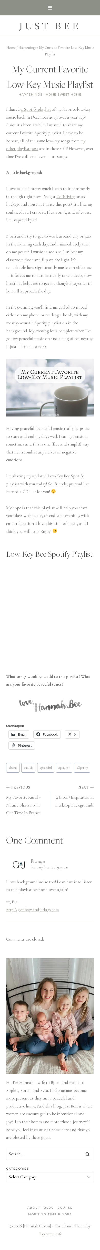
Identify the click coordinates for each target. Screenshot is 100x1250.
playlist (64, 767)
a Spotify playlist (36, 109)
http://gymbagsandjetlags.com (32, 909)
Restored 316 (50, 1234)
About (33, 1207)
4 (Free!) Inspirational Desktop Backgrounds (74, 796)
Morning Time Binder (50, 1214)
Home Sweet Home (64, 94)
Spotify (82, 767)
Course (65, 1207)
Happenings (30, 94)
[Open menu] (50, 8)
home (12, 767)
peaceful (45, 767)
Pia (34, 861)
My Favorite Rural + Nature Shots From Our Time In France (23, 800)
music (28, 767)
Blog (49, 1207)
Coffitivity (65, 196)
